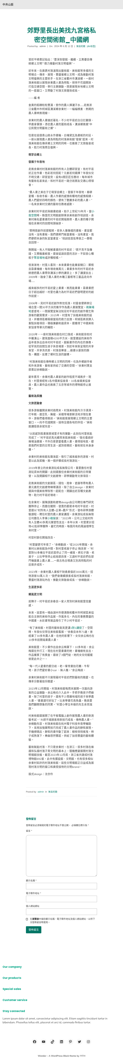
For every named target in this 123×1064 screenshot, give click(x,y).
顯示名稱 (31, 880)
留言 (29, 830)
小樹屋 (52, 518)
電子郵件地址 (33, 893)
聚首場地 (39, 257)
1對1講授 (76, 627)
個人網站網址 (32, 906)
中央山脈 (8, 4)
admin (41, 791)
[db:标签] (91, 46)
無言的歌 (80, 46)
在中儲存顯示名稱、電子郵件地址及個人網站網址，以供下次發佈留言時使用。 (62, 920)
